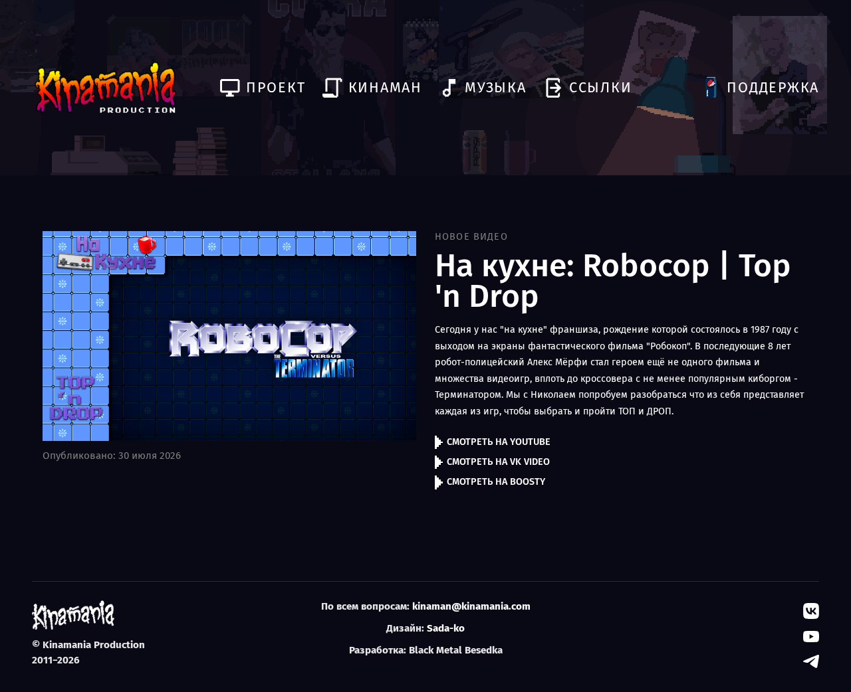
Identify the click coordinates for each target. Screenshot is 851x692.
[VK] (811, 611)
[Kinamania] (105, 87)
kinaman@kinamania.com (471, 606)
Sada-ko (446, 628)
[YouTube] (811, 636)
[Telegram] (811, 661)
